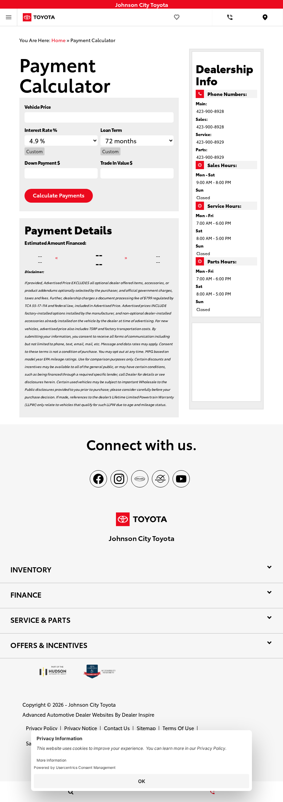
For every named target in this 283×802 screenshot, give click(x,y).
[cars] (139, 478)
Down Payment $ (42, 163)
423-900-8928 (210, 111)
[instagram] (119, 478)
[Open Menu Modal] (8, 17)
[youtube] (181, 478)
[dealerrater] (160, 478)
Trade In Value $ (116, 163)
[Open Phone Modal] (230, 17)
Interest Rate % (41, 130)
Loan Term (111, 130)
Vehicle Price (38, 107)
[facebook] (98, 478)
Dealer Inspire (138, 714)
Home (58, 40)
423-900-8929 (210, 142)
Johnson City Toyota (92, 704)
